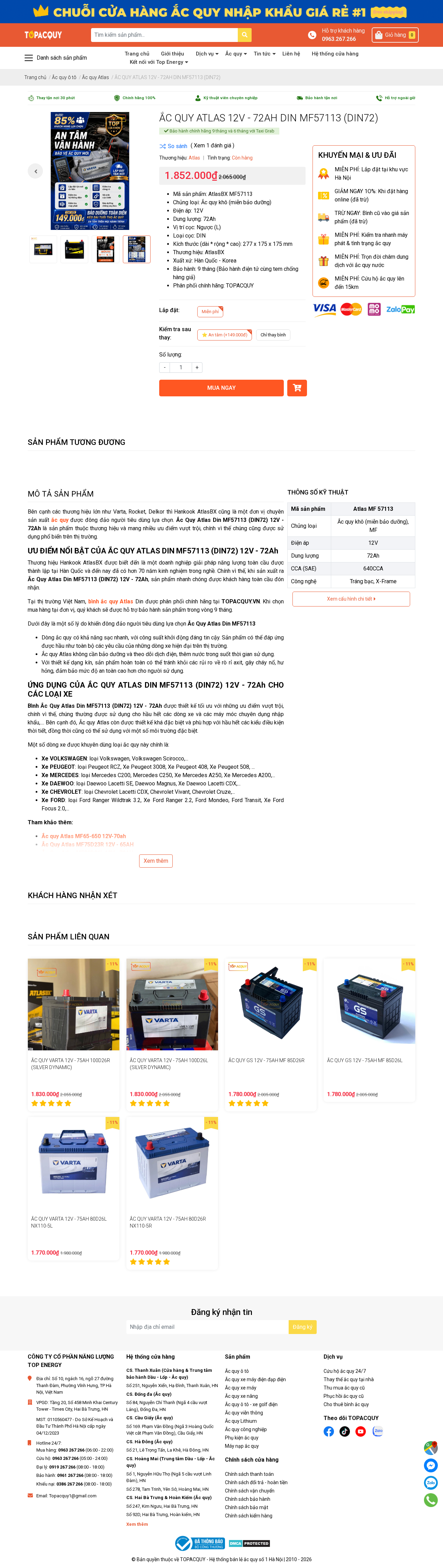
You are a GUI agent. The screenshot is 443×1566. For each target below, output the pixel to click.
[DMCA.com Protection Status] (249, 1543)
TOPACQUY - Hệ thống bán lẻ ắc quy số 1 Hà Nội (231, 1559)
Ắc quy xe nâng (241, 1396)
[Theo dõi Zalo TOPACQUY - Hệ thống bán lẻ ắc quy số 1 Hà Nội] (378, 1431)
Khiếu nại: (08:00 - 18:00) (74, 1484)
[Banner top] (221, 11)
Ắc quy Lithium (241, 1421)
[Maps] (431, 1448)
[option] (90, 171)
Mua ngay (221, 388)
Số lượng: (170, 354)
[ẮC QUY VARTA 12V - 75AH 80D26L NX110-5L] (73, 1163)
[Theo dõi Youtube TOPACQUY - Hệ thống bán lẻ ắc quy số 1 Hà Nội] (360, 1431)
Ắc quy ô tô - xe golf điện (251, 1404)
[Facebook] (431, 1465)
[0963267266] (431, 1500)
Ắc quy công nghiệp (246, 1429)
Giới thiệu (172, 54)
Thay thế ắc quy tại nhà (349, 1379)
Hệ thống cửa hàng (335, 54)
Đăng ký (303, 1327)
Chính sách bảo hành (247, 1499)
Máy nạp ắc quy (242, 1446)
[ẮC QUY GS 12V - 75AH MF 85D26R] (271, 1004)
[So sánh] (173, 146)
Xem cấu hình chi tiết (350, 599)
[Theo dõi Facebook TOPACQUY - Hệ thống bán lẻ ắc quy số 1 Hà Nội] (329, 1431)
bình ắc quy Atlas (111, 601)
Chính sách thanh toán (249, 1474)
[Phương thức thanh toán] (364, 310)
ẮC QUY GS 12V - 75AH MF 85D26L (365, 1060)
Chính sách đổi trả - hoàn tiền (256, 1482)
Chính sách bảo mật (246, 1507)
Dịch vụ (205, 54)
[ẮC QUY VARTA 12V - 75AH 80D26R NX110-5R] (172, 1163)
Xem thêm (156, 861)
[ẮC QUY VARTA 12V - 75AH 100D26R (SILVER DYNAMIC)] (73, 1004)
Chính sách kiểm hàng (248, 1515)
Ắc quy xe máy (240, 1388)
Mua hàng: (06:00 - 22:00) (75, 1450)
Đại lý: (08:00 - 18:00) (70, 1467)
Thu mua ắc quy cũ (344, 1388)
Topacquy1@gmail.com (73, 1495)
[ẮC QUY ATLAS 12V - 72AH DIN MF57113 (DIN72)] (90, 171)
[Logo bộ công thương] (200, 1544)
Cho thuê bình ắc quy (346, 1404)
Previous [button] (35, 171)
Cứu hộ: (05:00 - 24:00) (72, 1458)
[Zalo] (431, 1483)
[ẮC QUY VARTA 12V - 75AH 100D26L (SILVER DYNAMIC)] (172, 1004)
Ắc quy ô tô (237, 1371)
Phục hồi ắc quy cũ (344, 1396)
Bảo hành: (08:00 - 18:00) (74, 1475)
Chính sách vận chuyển (249, 1491)
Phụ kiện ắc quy (242, 1437)
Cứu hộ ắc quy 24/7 (345, 1371)
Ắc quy (233, 54)
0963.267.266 (339, 39)
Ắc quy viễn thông (244, 1413)
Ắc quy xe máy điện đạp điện (255, 1379)
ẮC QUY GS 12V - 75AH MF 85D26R (266, 1060)
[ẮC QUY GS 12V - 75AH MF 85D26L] (369, 1004)
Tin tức (262, 54)
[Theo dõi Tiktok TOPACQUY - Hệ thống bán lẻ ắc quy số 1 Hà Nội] (345, 1431)
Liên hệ (291, 54)
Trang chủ (137, 54)
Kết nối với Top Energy (156, 62)
